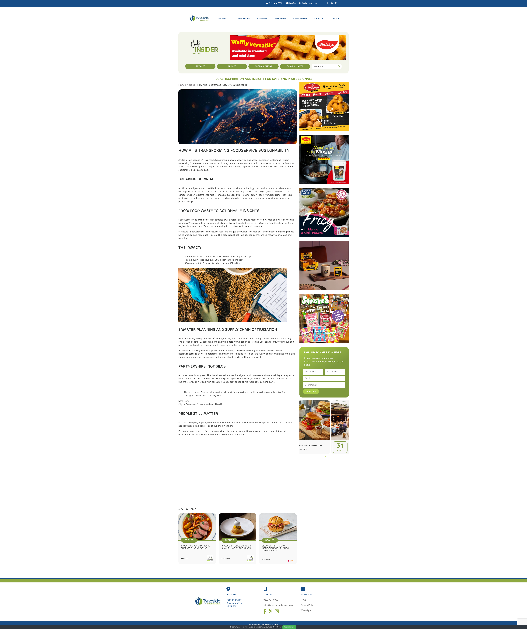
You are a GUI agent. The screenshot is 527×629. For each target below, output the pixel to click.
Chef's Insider (300, 18)
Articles (191, 85)
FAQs (303, 600)
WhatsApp (306, 610)
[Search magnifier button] (339, 66)
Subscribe (311, 391)
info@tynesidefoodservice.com (278, 605)
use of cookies (274, 627)
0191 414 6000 (271, 600)
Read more (185, 558)
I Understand (289, 627)
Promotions (244, 18)
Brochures (280, 18)
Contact (335, 18)
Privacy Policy (307, 605)
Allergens (262, 18)
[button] (325, 456)
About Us (318, 18)
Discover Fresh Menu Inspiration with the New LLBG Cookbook (275, 548)
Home (181, 85)
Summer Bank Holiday (329, 446)
